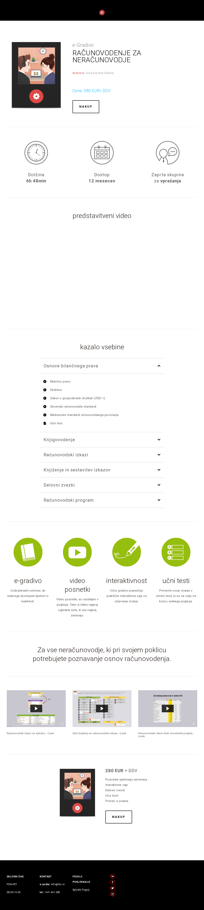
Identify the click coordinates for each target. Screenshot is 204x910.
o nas (133, 18)
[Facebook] (112, 882)
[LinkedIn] (112, 876)
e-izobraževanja (57, 18)
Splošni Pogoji (81, 889)
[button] (102, 271)
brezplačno (90, 18)
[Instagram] (112, 894)
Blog (31, 18)
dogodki (114, 18)
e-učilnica (153, 18)
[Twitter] (112, 888)
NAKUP (85, 106)
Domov (15, 18)
